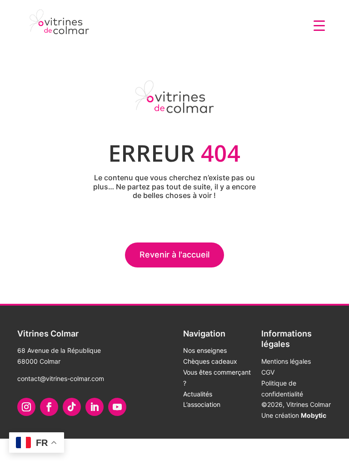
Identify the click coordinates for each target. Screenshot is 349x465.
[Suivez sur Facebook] (49, 407)
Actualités (197, 394)
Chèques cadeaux (210, 361)
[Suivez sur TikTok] (72, 407)
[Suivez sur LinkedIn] (94, 407)
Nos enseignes (205, 350)
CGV (267, 372)
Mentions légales (286, 361)
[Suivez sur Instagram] (26, 407)
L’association (201, 404)
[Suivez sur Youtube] (117, 407)
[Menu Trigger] (319, 25)
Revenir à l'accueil (174, 254)
